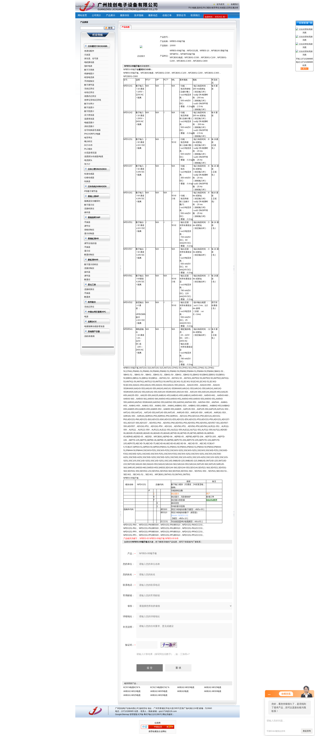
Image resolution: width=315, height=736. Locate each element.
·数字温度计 (89, 107)
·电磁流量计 (89, 122)
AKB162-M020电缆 (185, 687)
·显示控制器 (89, 233)
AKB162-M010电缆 (131, 691)
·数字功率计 (89, 104)
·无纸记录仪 (89, 88)
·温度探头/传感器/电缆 (93, 156)
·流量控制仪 (89, 268)
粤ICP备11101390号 (153, 714)
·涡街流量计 (89, 126)
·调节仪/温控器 (90, 243)
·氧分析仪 (88, 141)
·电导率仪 (88, 137)
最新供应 (124, 15)
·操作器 (87, 212)
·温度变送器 (89, 119)
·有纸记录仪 (89, 92)
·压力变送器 (89, 115)
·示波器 (87, 55)
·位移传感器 (89, 177)
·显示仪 (87, 251)
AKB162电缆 (183, 691)
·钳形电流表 (89, 77)
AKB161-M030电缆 (212, 691)
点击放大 (141, 56)
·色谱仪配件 (89, 51)
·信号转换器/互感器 (92, 130)
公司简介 (96, 15)
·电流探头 (88, 160)
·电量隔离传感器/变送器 (94, 326)
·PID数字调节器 (90, 191)
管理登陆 (133, 714)
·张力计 (87, 164)
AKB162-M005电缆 (158, 691)
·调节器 (87, 276)
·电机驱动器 (89, 62)
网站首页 (82, 15)
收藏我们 (235, 4)
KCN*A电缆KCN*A (131, 687)
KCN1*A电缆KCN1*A (159, 687)
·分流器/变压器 (90, 153)
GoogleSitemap (122, 714)
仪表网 (157, 723)
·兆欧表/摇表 (89, 336)
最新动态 (153, 15)
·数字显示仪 (89, 205)
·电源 (86, 316)
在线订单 (167, 15)
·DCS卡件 (88, 145)
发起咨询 (307, 731)
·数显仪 (87, 279)
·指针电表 (88, 66)
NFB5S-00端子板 (157, 538)
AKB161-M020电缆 (158, 695)
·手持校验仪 (89, 81)
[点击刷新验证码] (169, 645)
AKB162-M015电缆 (212, 687)
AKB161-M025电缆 (131, 695)
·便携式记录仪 (90, 96)
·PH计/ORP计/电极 (92, 134)
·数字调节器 (89, 85)
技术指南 (138, 15)
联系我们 (195, 15)
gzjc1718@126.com (168, 711)
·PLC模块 (88, 149)
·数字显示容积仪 (91, 264)
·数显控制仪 (89, 254)
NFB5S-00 (144, 538)
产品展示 (110, 15)
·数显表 (87, 297)
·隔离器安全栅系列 (92, 201)
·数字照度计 (89, 111)
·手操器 (87, 222)
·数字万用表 (89, 70)
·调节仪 (87, 226)
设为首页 (220, 4)
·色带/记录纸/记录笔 (92, 100)
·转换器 (87, 181)
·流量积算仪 (89, 208)
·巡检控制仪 (89, 230)
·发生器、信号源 (91, 58)
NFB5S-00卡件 (171, 538)
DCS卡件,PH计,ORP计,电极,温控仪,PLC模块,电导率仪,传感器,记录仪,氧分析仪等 (209, 8)
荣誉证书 (181, 15)
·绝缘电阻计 (89, 73)
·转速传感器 (89, 174)
